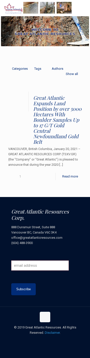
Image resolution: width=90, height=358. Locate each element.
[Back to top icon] (45, 317)
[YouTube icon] (45, 340)
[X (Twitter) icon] (40, 340)
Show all (72, 74)
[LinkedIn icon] (50, 340)
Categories (20, 68)
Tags (37, 68)
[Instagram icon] (56, 340)
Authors (57, 68)
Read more (70, 176)
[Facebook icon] (34, 340)
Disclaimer (52, 332)
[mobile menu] (83, 7)
